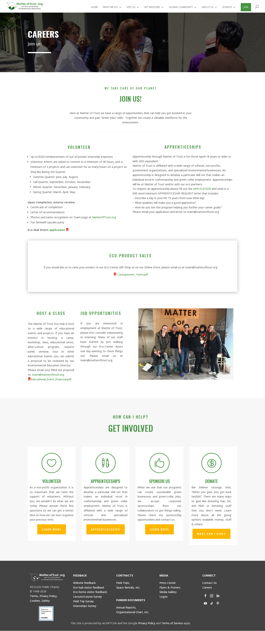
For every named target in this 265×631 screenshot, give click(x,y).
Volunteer (51, 481)
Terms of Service (172, 623)
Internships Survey (84, 606)
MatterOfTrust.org (104, 217)
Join (245, 7)
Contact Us (209, 583)
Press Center (167, 583)
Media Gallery (168, 592)
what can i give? (211, 534)
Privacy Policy (146, 623)
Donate (211, 481)
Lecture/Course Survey (87, 596)
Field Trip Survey (83, 601)
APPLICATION (202, 189)
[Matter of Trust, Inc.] (47, 577)
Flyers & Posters (169, 587)
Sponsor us (159, 481)
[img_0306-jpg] (185, 379)
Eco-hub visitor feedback (88, 587)
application (57, 230)
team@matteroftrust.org (48, 374)
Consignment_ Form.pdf (132, 274)
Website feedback (84, 583)
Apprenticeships (105, 481)
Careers (207, 587)
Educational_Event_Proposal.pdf (51, 379)
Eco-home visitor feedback (90, 592)
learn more (51, 529)
